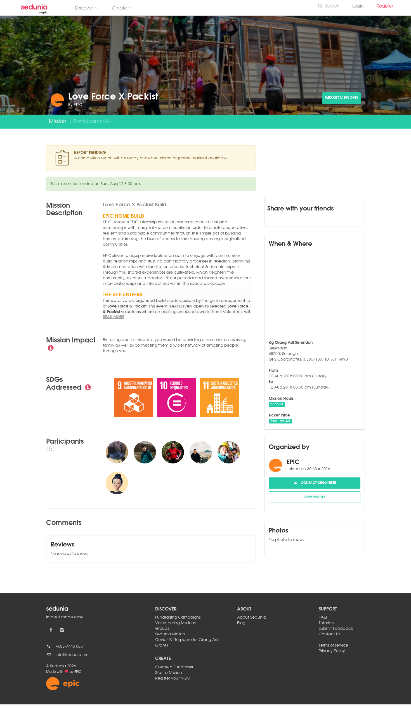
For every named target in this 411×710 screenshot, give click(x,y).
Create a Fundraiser (174, 667)
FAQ (323, 617)
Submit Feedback (336, 629)
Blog (241, 623)
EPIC (78, 105)
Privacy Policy (332, 651)
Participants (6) (91, 121)
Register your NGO (172, 678)
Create (119, 8)
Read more (113, 317)
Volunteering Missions (175, 623)
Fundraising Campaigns (177, 617)
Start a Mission (168, 673)
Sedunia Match (170, 634)
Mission (57, 121)
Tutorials (326, 623)
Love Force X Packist (113, 97)
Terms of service (333, 645)
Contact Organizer (316, 483)
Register (387, 6)
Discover (84, 8)
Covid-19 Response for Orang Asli (186, 640)
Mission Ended (341, 98)
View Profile (314, 497)
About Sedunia (251, 617)
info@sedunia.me (72, 655)
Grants (161, 645)
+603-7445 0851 (70, 647)
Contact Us (329, 634)
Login (358, 6)
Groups (162, 629)
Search (332, 6)
